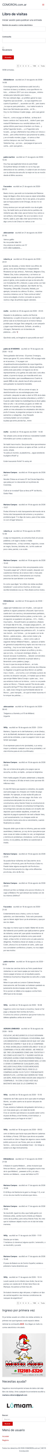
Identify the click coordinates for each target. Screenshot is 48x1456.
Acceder (5, 1436)
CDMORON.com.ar (14, 4)
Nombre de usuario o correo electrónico (17, 25)
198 (34, 66)
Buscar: (5, 1415)
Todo (43, 66)
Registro (5, 1440)
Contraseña (6, 37)
